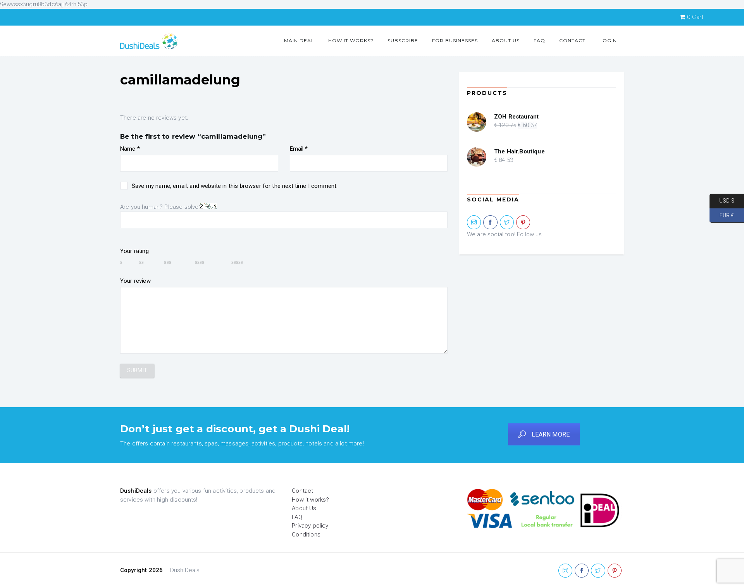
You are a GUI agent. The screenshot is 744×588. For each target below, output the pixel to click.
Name (130, 148)
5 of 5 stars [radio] (248, 262)
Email (299, 148)
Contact (572, 40)
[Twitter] (507, 223)
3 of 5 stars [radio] (175, 262)
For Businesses (455, 40)
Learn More (551, 434)
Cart (695, 17)
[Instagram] (474, 223)
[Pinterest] (523, 223)
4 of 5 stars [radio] (209, 262)
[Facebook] (490, 223)
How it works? (351, 40)
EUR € (722, 214)
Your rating (134, 251)
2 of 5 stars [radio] (148, 262)
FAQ (539, 40)
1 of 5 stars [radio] (126, 262)
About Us (506, 40)
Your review (135, 280)
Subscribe (403, 40)
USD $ (722, 200)
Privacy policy (310, 525)
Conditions (306, 534)
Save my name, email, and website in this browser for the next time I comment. (235, 185)
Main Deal (299, 40)
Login (608, 40)
